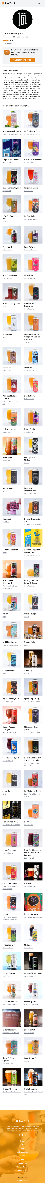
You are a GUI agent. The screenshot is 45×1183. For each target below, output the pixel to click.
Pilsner (5, 337)
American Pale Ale (30, 250)
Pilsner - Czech (8, 948)
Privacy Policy (22, 1167)
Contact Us (22, 1163)
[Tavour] (22, 1120)
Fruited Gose (7, 432)
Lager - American (30, 886)
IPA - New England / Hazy (33, 917)
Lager (4, 222)
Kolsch (26, 463)
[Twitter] (19, 1134)
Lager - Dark (28, 948)
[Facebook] (22, 1134)
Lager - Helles (7, 976)
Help (22, 1159)
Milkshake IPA (29, 399)
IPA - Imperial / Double (32, 702)
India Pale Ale (7, 250)
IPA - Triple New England (11, 825)
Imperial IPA (7, 191)
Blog (22, 1148)
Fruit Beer (6, 522)
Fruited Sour (28, 162)
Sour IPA (27, 342)
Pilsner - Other (29, 1033)
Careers (23, 1156)
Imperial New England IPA (12, 134)
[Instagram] (25, 1134)
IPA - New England (30, 219)
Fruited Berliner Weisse (32, 134)
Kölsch (26, 1061)
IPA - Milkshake (8, 761)
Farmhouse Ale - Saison (11, 1033)
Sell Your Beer (22, 1152)
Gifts (22, 1145)
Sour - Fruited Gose (9, 732)
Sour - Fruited (7, 162)
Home (39, 3)
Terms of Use (22, 1171)
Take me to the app (23, 60)
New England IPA (30, 494)
